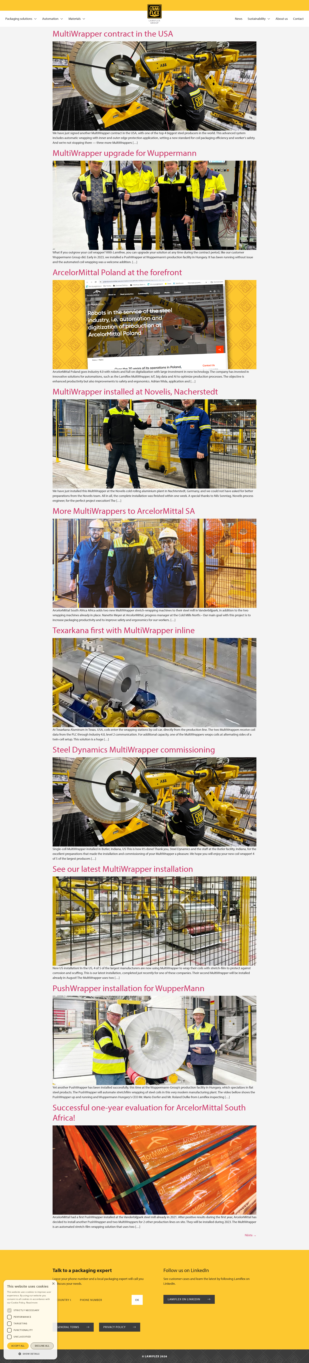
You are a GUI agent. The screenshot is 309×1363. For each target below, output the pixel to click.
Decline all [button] (42, 1345)
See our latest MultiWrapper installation (123, 868)
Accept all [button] (18, 1345)
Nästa (250, 1235)
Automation (50, 19)
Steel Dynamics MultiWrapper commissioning (134, 749)
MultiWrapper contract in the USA (113, 33)
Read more (32, 1302)
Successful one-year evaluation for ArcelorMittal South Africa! (149, 1112)
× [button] (53, 1283)
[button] (30, 1354)
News (238, 19)
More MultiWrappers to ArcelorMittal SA (124, 510)
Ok (137, 1300)
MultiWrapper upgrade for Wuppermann (125, 152)
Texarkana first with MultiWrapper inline (124, 629)
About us (282, 19)
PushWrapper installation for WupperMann (129, 987)
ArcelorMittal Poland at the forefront (117, 271)
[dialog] (30, 1319)
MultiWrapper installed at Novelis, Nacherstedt (135, 391)
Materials (74, 19)
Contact (298, 19)
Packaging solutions (18, 19)
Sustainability (257, 19)
